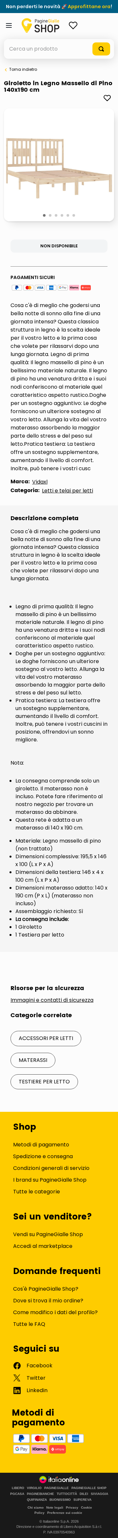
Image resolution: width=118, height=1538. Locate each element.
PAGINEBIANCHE (40, 1494)
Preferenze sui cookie (64, 1513)
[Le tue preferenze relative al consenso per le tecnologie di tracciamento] (106, 1526)
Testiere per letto (44, 1081)
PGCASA (17, 1494)
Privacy (72, 1507)
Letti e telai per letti (67, 490)
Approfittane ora (89, 6)
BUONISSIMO (60, 1499)
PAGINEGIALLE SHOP (89, 1488)
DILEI (84, 1494)
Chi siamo (36, 1507)
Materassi (33, 1060)
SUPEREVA (82, 1499)
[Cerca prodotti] (101, 48)
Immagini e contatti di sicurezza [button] (51, 1000)
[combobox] (59, 49)
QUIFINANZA (37, 1499)
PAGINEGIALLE (56, 1488)
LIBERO (18, 1488)
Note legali (54, 1507)
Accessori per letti (46, 1038)
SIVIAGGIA (99, 1494)
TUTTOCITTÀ (67, 1494)
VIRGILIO (34, 1488)
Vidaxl (40, 482)
